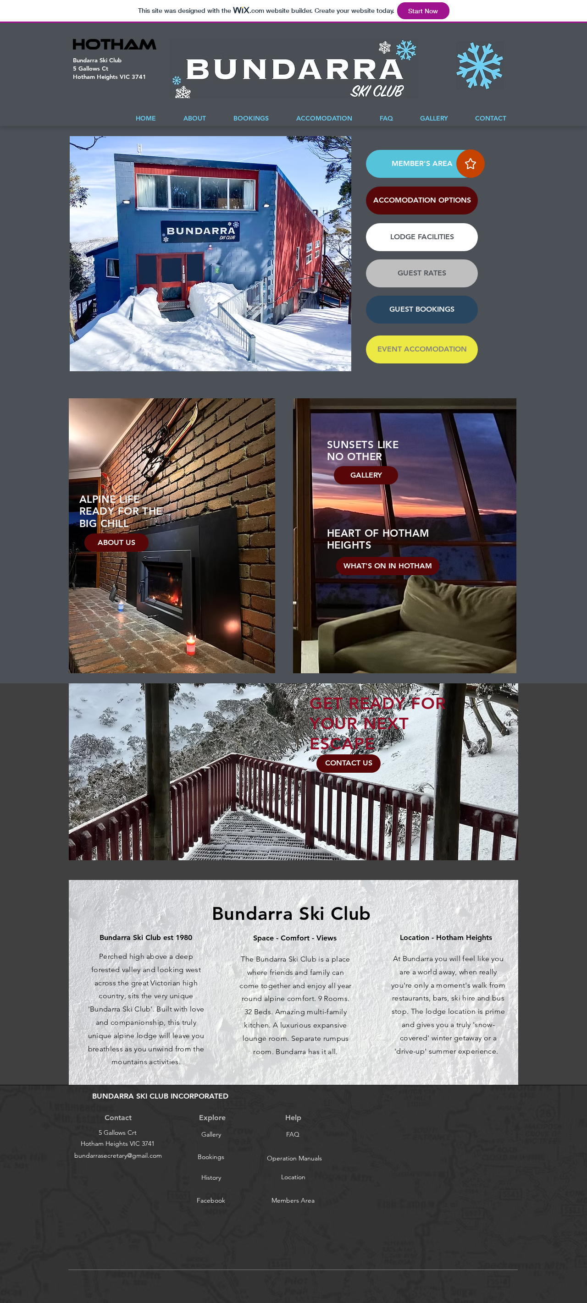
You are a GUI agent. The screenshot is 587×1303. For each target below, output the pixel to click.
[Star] (470, 163)
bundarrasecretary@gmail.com (118, 1155)
